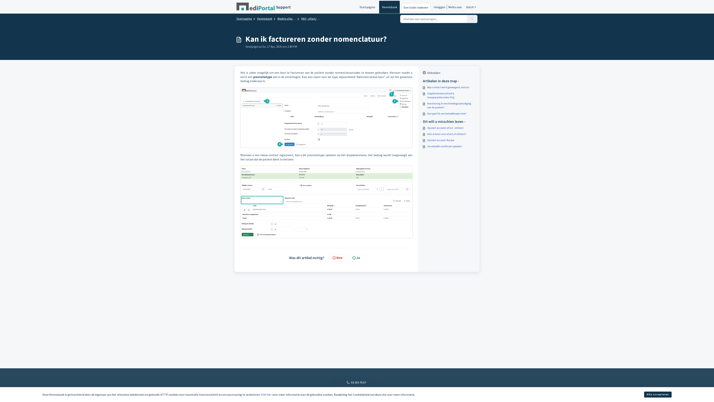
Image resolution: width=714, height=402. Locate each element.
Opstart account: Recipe (440, 140)
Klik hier (266, 394)
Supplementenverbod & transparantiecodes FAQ (440, 95)
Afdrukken (433, 73)
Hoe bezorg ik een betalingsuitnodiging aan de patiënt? (449, 105)
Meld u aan (455, 7)
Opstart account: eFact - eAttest (445, 128)
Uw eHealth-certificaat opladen (444, 146)
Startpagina (367, 7)
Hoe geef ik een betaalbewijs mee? (447, 113)
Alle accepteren (658, 394)
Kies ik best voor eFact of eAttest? (446, 134)
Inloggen (439, 7)
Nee (339, 258)
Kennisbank (389, 7)
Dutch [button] (470, 7)
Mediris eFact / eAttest (291, 18)
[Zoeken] (472, 19)
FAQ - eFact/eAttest (313, 18)
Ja (358, 258)
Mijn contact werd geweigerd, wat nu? (448, 87)
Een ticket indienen (416, 7)
